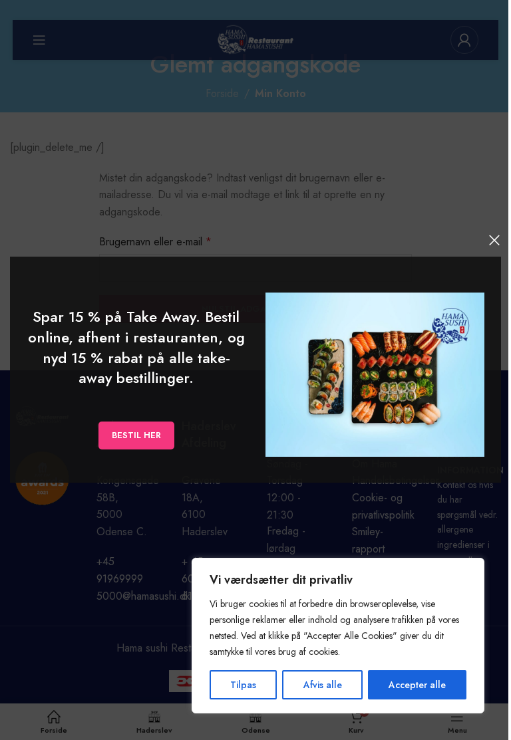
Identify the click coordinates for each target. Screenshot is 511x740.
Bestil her (136, 436)
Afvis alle (322, 684)
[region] (338, 635)
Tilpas (243, 684)
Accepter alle (417, 684)
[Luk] (494, 240)
